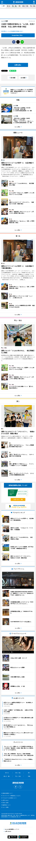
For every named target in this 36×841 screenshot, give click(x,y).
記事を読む (18, 65)
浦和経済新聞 (18, 2)
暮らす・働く (26, 6)
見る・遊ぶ (14, 6)
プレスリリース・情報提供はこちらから (11, 795)
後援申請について (6, 805)
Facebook (15, 787)
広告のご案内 (5, 802)
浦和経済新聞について (7, 793)
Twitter (20, 787)
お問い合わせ (5, 800)
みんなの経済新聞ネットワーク (18, 823)
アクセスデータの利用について (9, 798)
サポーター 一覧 (18, 499)
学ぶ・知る (32, 6)
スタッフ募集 (5, 807)
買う (20, 6)
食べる (8, 6)
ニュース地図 (4, 21)
